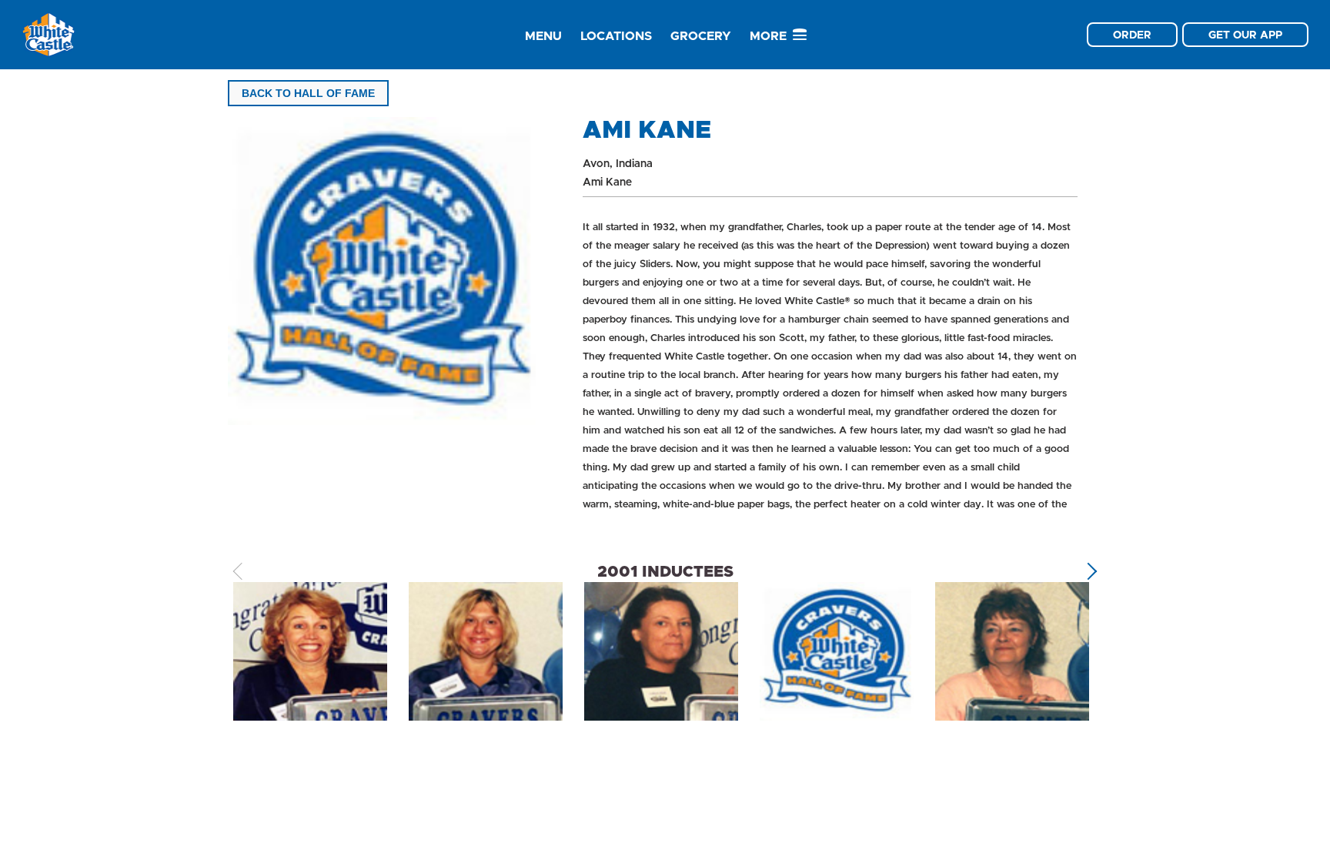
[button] (1089, 572)
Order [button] (1132, 34)
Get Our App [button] (1245, 34)
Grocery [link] (700, 36)
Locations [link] (616, 36)
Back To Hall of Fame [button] (308, 93)
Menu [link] (543, 36)
